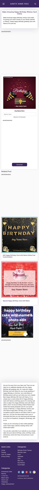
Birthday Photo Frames (25, 450)
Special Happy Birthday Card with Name (16, 301)
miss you (20, 460)
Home (3, 450)
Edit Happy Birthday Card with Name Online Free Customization (19, 256)
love (19, 454)
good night (21, 464)
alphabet (20, 456)
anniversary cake (6, 471)
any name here (19, 111)
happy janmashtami (7, 484)
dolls (19, 458)
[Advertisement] (19, 53)
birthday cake (22, 452)
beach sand (5, 478)
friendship (4, 482)
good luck (4, 480)
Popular (3, 452)
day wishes (21, 462)
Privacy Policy (5, 456)
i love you (4, 475)
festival (3, 473)
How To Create (6, 454)
